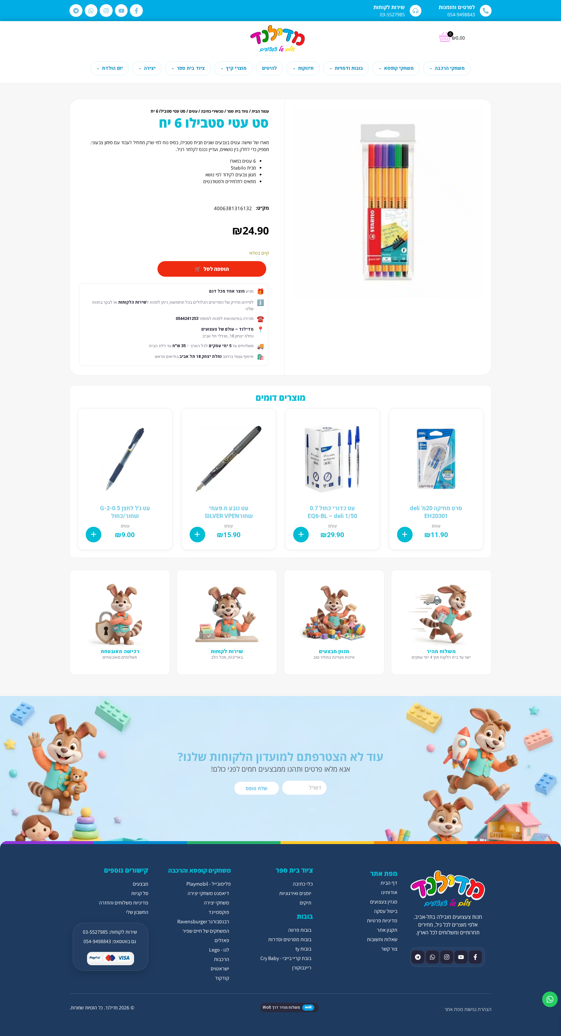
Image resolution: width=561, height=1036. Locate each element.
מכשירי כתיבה (212, 111)
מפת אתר (453, 1009)
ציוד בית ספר (237, 111)
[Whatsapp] (91, 10)
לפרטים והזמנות (457, 7)
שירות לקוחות (389, 7)
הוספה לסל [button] (405, 534)
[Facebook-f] (136, 10)
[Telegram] (75, 10)
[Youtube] (121, 10)
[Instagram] (106, 10)
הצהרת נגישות (478, 1009)
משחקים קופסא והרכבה (199, 870)
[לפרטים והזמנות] (486, 11)
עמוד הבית (260, 111)
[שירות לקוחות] (415, 11)
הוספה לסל (216, 268)
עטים (193, 111)
